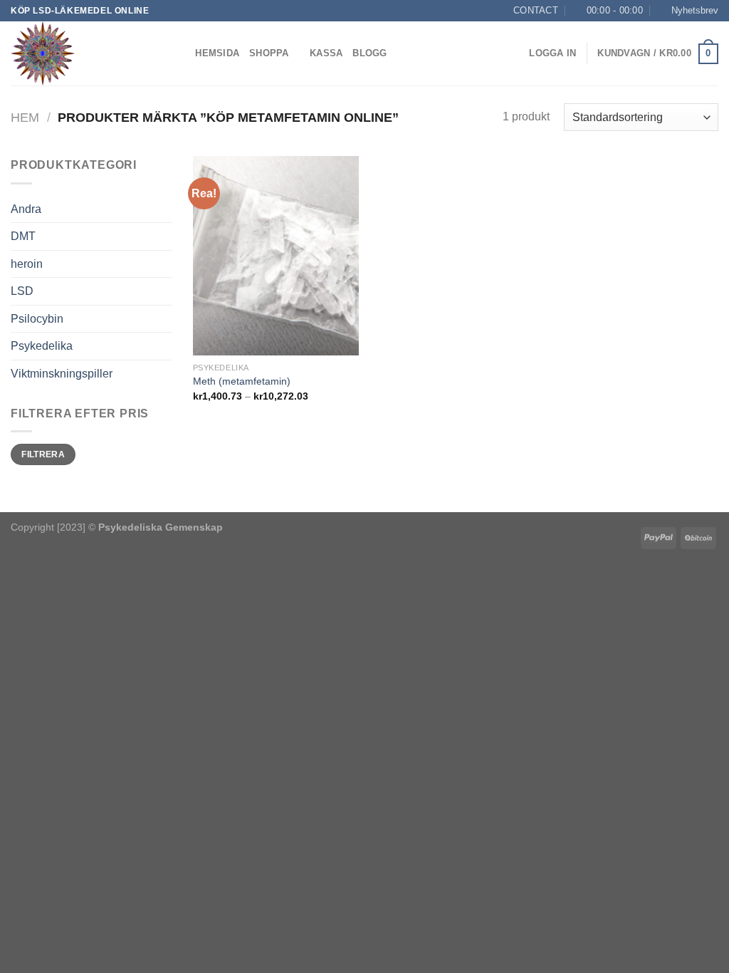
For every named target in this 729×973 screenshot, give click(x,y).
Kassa (326, 53)
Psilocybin (37, 319)
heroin (27, 264)
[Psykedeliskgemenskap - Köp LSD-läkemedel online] (82, 53)
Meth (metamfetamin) (241, 381)
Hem (25, 117)
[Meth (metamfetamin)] (276, 255)
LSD (22, 291)
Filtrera (43, 454)
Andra (26, 209)
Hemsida (217, 53)
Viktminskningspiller (61, 374)
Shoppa (269, 53)
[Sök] (179, 53)
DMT (23, 236)
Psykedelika (42, 346)
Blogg (369, 53)
